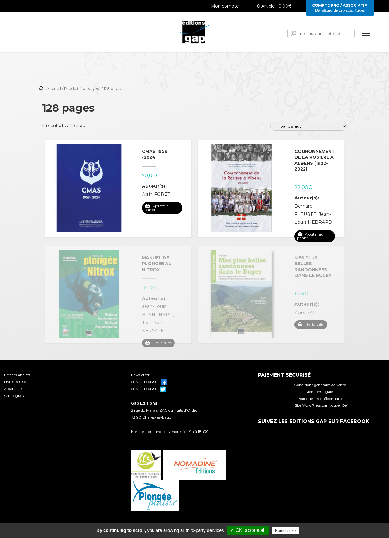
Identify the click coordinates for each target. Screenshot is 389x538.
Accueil (53, 88)
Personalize (285, 530)
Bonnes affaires (17, 375)
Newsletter (140, 375)
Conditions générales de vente (320, 384)
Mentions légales (320, 391)
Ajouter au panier (157, 208)
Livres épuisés (15, 381)
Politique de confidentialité (320, 398)
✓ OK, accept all (248, 530)
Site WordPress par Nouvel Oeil (322, 405)
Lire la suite (162, 342)
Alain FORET (156, 194)
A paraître (13, 388)
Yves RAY (304, 312)
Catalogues (14, 395)
